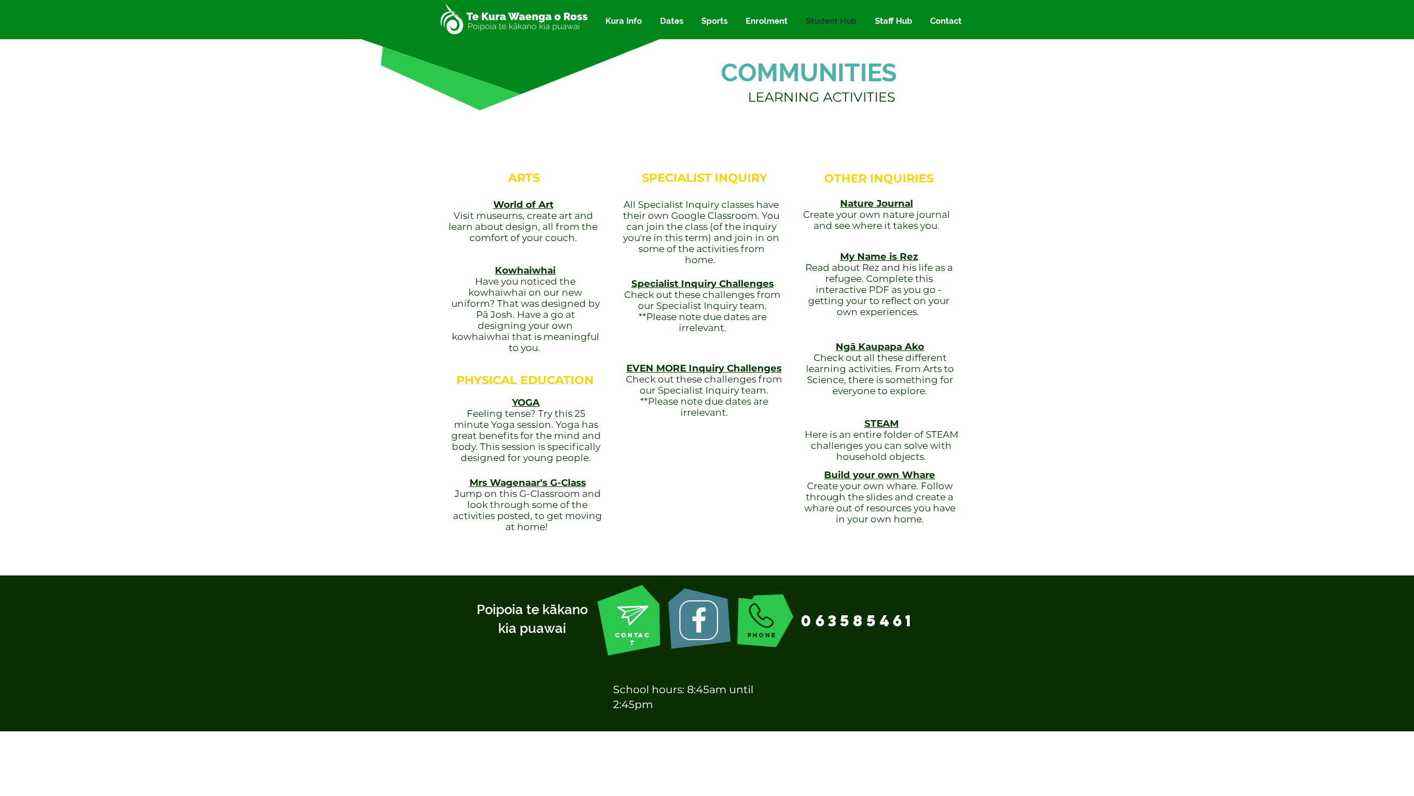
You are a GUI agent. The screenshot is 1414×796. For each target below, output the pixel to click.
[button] (624, 21)
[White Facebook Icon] (699, 620)
